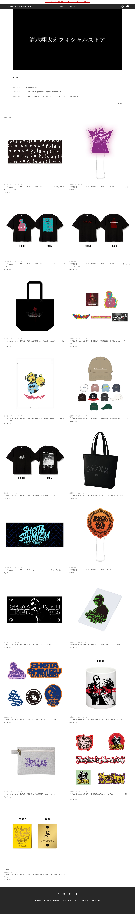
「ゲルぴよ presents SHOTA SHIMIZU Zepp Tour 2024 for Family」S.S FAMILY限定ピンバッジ (34, 875)
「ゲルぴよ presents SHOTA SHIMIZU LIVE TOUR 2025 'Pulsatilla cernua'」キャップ (98, 418)
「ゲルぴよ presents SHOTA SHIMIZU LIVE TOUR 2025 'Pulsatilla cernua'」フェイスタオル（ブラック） (34, 188)
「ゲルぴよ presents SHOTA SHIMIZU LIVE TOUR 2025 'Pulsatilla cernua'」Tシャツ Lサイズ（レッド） (99, 265)
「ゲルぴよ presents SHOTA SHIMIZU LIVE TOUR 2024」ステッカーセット (30, 719)
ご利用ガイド (84, 900)
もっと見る (119, 103)
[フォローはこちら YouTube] (76, 894)
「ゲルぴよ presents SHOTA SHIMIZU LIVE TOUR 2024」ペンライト (93, 570)
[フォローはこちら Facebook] (58, 894)
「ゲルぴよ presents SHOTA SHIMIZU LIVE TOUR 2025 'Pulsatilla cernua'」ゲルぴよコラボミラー (34, 419)
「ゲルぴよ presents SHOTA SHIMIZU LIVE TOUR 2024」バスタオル (28, 645)
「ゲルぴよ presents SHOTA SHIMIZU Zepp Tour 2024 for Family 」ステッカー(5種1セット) (99, 795)
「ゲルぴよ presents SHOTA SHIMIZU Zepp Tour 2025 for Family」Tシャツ (30, 495)
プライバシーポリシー (69, 900)
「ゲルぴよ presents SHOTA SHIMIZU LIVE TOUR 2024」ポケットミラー (94, 645)
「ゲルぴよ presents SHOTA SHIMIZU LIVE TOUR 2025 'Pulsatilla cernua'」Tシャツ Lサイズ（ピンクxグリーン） (34, 265)
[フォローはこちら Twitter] (64, 894)
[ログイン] (122, 6)
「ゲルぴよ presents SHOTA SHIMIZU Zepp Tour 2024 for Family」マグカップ (96, 719)
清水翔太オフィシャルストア (13, 184)
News (61, 6)
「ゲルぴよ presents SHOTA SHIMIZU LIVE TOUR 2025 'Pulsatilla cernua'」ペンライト (99, 187)
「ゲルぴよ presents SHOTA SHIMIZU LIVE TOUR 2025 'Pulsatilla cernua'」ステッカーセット (99, 342)
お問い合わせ (96, 900)
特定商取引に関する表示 (51, 900)
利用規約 (38, 900)
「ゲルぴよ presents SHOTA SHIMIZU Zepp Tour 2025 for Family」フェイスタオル (33, 570)
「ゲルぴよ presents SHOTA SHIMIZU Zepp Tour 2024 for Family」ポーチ (30, 794)
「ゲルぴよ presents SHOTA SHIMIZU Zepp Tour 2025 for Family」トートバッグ (97, 495)
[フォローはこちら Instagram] (70, 894)
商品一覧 (73, 6)
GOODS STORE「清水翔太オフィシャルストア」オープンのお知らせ (67, 2)
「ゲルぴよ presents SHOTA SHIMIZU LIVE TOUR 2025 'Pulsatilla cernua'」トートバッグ (34, 342)
